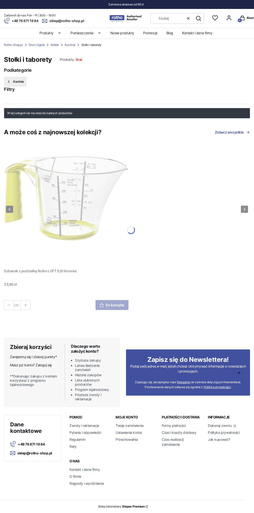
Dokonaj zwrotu (220, 425)
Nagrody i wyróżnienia (86, 483)
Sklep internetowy (121, 506)
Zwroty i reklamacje (84, 425)
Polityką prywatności (217, 387)
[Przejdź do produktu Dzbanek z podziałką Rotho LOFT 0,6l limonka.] (66, 204)
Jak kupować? (219, 439)
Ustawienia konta (129, 432)
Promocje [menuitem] (150, 33)
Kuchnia (70, 45)
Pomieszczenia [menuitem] (82, 33)
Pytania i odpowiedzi (85, 432)
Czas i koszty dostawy (179, 432)
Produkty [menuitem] (46, 33)
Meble (55, 45)
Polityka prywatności (224, 432)
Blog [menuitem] (169, 33)
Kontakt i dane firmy (84, 469)
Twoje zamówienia (129, 425)
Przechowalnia (127, 439)
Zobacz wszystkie (229, 132)
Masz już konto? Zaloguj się (31, 365)
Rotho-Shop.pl (13, 45)
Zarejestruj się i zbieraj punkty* (33, 357)
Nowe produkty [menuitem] (122, 33)
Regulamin (183, 382)
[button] (198, 18)
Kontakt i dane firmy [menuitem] (197, 33)
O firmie (75, 476)
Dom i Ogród (37, 45)
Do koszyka (115, 305)
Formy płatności (174, 425)
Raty (72, 446)
